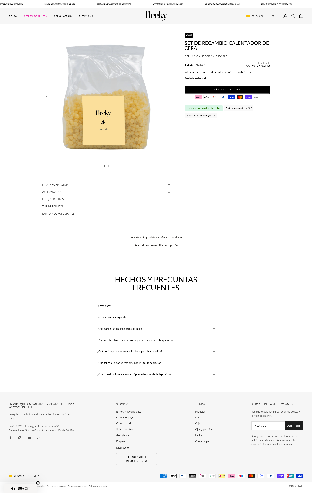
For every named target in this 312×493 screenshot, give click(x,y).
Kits (197, 417)
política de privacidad (263, 440)
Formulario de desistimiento (136, 459)
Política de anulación (98, 486)
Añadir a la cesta (227, 89)
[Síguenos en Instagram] (20, 438)
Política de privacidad (56, 486)
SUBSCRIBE (294, 425)
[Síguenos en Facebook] (10, 438)
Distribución (123, 447)
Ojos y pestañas (204, 429)
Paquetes (200, 411)
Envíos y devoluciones (128, 411)
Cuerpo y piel (202, 441)
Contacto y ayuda (126, 417)
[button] (156, 245)
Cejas (198, 423)
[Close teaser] (38, 483)
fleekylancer (123, 435)
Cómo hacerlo (63, 15)
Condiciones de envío (77, 486)
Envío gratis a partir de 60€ (239, 108)
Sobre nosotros (125, 429)
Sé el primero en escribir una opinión (156, 245)
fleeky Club (86, 15)
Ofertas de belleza (35, 15)
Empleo (120, 441)
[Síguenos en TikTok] (38, 438)
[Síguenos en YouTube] (29, 438)
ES (273, 16)
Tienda (13, 15)
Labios (198, 435)
